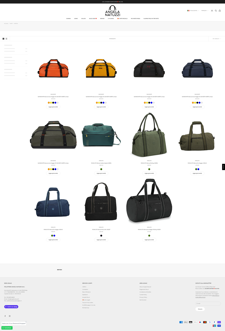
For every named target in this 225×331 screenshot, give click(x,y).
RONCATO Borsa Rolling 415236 (149, 163)
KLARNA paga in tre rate (151, 18)
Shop (11, 23)
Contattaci (85, 289)
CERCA (84, 286)
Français (204, 10)
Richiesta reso (135, 18)
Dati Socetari (143, 300)
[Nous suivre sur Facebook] (5, 316)
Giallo (51, 103)
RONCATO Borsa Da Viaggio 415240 (197, 163)
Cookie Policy (143, 294)
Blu (55, 103)
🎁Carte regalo (86, 300)
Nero (53, 103)
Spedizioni (85, 294)
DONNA (68, 18)
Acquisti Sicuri (86, 297)
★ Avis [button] (223, 167)
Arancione (49, 103)
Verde (101, 169)
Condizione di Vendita (145, 292)
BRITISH (16, 23)
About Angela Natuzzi (145, 286)
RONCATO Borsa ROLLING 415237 (101, 229)
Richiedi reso (85, 307)
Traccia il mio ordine (87, 302)
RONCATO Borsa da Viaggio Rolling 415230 (149, 229)
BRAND (102, 18)
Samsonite (53, 94)
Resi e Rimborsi (86, 292)
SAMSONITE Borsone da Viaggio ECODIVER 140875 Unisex (53, 96)
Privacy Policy (143, 297)
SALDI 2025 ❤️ (93, 18)
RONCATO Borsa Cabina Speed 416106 (101, 163)
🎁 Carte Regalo (122, 18)
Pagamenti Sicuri (144, 289)
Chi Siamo (111, 18)
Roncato (101, 160)
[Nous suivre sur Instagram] (10, 316)
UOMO (76, 18)
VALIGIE (83, 18)
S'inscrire (200, 309)
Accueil (6, 23)
